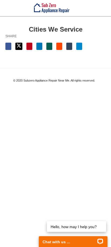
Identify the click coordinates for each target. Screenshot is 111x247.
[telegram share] (79, 46)
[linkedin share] (39, 46)
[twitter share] (18, 46)
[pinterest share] (29, 46)
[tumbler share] (69, 46)
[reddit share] (59, 46)
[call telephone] (104, 8)
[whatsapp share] (49, 46)
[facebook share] (8, 46)
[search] (94, 8)
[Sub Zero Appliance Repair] (52, 8)
